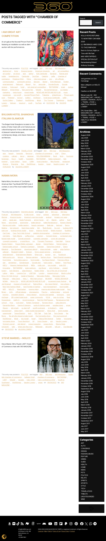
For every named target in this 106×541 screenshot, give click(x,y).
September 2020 (87, 325)
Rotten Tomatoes (32, 303)
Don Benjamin (16, 249)
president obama (17, 295)
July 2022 (84, 266)
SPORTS (84, 483)
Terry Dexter (58, 313)
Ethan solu (38, 255)
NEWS (83, 470)
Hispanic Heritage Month (19, 265)
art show (16, 74)
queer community (36, 297)
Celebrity (45, 76)
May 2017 (84, 431)
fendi (55, 156)
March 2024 (85, 213)
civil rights (6, 236)
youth (30, 103)
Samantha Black (9, 305)
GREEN (83, 459)
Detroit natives (62, 244)
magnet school (52, 273)
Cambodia (25, 76)
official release (21, 292)
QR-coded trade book (19, 297)
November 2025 (87, 159)
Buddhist (68, 231)
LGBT (5, 380)
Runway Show (47, 303)
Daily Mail (59, 241)
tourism (41, 164)
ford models (35, 260)
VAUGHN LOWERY (22, 167)
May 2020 (84, 335)
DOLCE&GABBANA (43, 156)
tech (29, 313)
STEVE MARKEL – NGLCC (16, 338)
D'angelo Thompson (45, 241)
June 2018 (85, 397)
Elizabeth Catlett (17, 252)
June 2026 (85, 140)
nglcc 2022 (31, 380)
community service (24, 82)
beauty (11, 153)
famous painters (32, 257)
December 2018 (87, 381)
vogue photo (48, 324)
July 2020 (84, 330)
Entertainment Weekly (24, 255)
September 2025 (87, 165)
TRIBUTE (84, 494)
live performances (50, 90)
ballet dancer (36, 223)
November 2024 (87, 191)
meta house (17, 92)
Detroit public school (10, 247)
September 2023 (87, 229)
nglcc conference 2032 (46, 380)
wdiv (13, 327)
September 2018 (87, 389)
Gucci (13, 159)
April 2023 (84, 242)
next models (64, 287)
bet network (14, 228)
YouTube (38, 103)
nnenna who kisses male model (52, 289)
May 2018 (84, 399)
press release (32, 295)
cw (34, 241)
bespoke (19, 153)
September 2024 (87, 196)
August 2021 (85, 295)
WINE (83, 499)
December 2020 (87, 317)
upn (51, 321)
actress (46, 215)
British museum (56, 231)
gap (4, 263)
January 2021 (86, 314)
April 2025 (84, 178)
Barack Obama (65, 223)
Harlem (57, 263)
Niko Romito (55, 162)
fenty (61, 156)
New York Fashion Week (11, 287)
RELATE (84, 478)
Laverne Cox (21, 273)
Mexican (6, 279)
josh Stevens (14, 271)
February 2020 (86, 343)
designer (30, 156)
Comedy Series (51, 236)
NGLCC (11, 289)
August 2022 (85, 263)
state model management (34, 311)
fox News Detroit (48, 260)
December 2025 (87, 156)
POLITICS (24, 68)
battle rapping (24, 225)
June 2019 (85, 365)
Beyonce (29, 153)
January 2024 (86, 218)
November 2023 (87, 223)
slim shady (15, 308)
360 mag (48, 68)
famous (20, 257)
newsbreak (7, 95)
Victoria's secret (9, 324)
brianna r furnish (42, 231)
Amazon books (26, 71)
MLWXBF (48, 279)
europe (47, 255)
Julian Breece (27, 271)
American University (42, 71)
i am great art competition (36, 87)
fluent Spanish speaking (62, 257)
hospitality (30, 159)
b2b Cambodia (41, 74)
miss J (25, 279)
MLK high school (36, 279)
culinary (14, 156)
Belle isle (50, 225)
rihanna (5, 164)
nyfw (11, 292)
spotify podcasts (39, 308)
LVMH (32, 162)
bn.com (57, 228)
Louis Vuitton (15, 162)
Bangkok (53, 74)
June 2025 (85, 173)
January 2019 (86, 378)
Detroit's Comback (27, 247)
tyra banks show (9, 321)
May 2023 (84, 239)
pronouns (60, 295)
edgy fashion (65, 249)
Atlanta (54, 220)
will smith (48, 327)
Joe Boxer (42, 268)
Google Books (53, 84)
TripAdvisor (60, 100)
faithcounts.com (9, 257)
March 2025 (85, 181)
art (54, 71)
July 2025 (84, 170)
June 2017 (84, 429)
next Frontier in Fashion (31, 287)
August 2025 (85, 167)
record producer (28, 300)
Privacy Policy (65, 531)
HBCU (5, 265)
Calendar (40, 531)
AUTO (83, 446)
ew (54, 255)
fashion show (46, 257)
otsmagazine (34, 292)
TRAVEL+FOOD (26, 151)
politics (28, 98)
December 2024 (87, 189)
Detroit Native (49, 244)
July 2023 (84, 234)
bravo (31, 231)
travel (48, 164)
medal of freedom (27, 276)
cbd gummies (86, 79)
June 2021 (84, 301)
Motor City (14, 281)
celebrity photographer (41, 233)
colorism (40, 236)
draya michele (45, 249)
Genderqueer (24, 263)
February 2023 (86, 247)
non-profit (17, 95)
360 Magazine (60, 68)
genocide (42, 84)
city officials (59, 79)
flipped (28, 84)
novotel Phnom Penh (32, 95)
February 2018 (86, 407)
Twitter (58, 319)
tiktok (39, 100)
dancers (37, 82)
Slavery (5, 308)
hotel (22, 87)
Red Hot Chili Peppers (45, 300)
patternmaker (55, 292)
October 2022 (86, 258)
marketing (6, 92)
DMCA (50, 531)
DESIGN (84, 451)
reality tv (16, 300)
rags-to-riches (58, 297)
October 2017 (86, 418)
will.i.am (57, 327)
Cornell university (24, 239)
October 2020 (86, 322)
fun (34, 84)
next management (50, 287)
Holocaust (14, 87)
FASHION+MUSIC (27, 212)
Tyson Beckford (24, 321)
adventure (55, 215)
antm (4, 220)
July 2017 (84, 426)
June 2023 (85, 237)
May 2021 (84, 303)
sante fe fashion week (42, 305)
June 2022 (85, 269)
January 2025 (86, 186)
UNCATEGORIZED (87, 497)
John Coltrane (54, 268)
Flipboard (19, 84)
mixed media (29, 92)
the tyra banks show (43, 316)
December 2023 (87, 221)
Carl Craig (6, 233)
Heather (84, 91)
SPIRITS (84, 480)
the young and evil (60, 316)
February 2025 (86, 183)
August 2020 (85, 327)
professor (37, 98)
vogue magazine (34, 324)
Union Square (42, 321)
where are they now (25, 327)
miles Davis (16, 279)
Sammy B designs (24, 305)
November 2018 (87, 383)
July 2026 (84, 138)
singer (68, 305)
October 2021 (86, 290)
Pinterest (11, 98)
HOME (83, 467)
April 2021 (84, 306)
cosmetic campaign (40, 239)
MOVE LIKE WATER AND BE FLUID (49, 92)
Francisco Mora (63, 260)
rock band (19, 303)
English (66, 82)
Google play (36, 263)
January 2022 (86, 282)
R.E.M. (48, 297)
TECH (83, 488)
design (45, 82)
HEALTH (84, 464)
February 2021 (86, 311)
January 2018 (86, 410)
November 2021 (87, 287)
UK (33, 321)
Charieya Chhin (18, 79)
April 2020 (84, 338)
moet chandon (42, 162)
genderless (12, 263)
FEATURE (84, 456)
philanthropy (56, 95)
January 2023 (86, 250)
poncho (5, 295)
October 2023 (86, 226)
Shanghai (14, 164)
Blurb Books (47, 228)
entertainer (57, 252)
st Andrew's (52, 308)
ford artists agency (21, 260)
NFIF (4, 289)
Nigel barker (21, 289)
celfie (53, 76)
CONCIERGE (85, 448)
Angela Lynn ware (60, 217)
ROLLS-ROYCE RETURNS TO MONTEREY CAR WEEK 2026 (90, 39)
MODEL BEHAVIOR (61, 279)
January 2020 (86, 346)
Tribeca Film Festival (45, 319)
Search (82, 18)
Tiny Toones (48, 100)
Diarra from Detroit (53, 247)
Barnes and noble (9, 225)
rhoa (11, 303)
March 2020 (85, 341)
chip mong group (40, 79)
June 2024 (85, 205)
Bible (45, 531)
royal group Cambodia (51, 98)
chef (56, 153)
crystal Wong (25, 241)
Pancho (44, 292)
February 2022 (86, 279)
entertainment (8, 84)
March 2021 (85, 309)
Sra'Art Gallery (8, 100)
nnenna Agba (34, 289)
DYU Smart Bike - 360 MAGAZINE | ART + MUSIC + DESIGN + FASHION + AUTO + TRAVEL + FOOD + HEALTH (91, 115)
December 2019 (87, 349)
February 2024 (86, 215)
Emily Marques (55, 82)
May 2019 (84, 367)
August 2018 (85, 391)
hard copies (48, 263)
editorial (5, 252)
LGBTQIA (32, 273)
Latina (5, 273)
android (48, 217)
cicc (50, 79)
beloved (59, 225)
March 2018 (85, 405)
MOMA (5, 281)
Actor (16, 71)
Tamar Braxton (19, 313)
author (31, 74)
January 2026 (86, 154)
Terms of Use (56, 531)
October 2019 (86, 354)
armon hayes (39, 220)
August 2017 (85, 423)
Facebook (62, 255)
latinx (12, 273)
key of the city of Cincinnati (57, 271)
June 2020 (85, 333)
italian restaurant (54, 159)
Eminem (29, 252)
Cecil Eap (35, 76)
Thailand (19, 100)
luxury (25, 162)
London (41, 273)
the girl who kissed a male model (21, 316)
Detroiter (40, 247)
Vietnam (13, 103)
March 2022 (85, 277)
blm (38, 228)
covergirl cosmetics (10, 241)
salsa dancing (61, 303)
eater (55, 249)
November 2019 (87, 351)
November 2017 (87, 415)
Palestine (45, 95)
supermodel (7, 313)
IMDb (33, 265)
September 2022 (87, 261)
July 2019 (84, 362)
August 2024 (85, 199)
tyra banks (68, 319)
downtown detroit (30, 249)
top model (25, 319)
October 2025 (86, 162)
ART (82, 443)
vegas (40, 383)
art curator (6, 74)
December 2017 (87, 413)
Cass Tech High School (21, 233)
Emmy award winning (42, 252)
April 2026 (84, 146)
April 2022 (84, 274)
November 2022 (87, 255)
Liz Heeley (64, 90)
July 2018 (84, 394)
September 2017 (87, 421)
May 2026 (84, 143)
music (66, 92)
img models (52, 265)
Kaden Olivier (39, 271)
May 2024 (84, 207)
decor (22, 156)
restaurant (66, 162)
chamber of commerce (43, 153)
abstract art (7, 71)
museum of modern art (22, 284)
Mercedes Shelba (43, 276)
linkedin (38, 90)
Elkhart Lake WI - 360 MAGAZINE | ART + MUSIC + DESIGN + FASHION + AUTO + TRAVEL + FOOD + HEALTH (91, 99)
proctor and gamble (46, 295)
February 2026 (86, 151)
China (29, 79)
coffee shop (29, 236)
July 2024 (84, 202)
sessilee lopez (58, 305)
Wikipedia (38, 327)
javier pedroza (30, 268)
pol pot (19, 98)
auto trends (13, 223)
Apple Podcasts (25, 220)
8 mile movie (29, 215)
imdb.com (41, 265)
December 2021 (87, 285)
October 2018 (86, 386)
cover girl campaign (58, 239)
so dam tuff (26, 308)
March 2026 (85, 149)
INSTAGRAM (53, 87)
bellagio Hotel (30, 377)
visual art (22, 103)
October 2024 (86, 194)
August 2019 (85, 359)
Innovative (6, 268)
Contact (72, 531)
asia (24, 74)
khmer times (14, 90)
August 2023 (85, 231)
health (21, 159)
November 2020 (87, 319)
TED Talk (37, 313)
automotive (24, 223)
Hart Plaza (67, 263)
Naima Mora (37, 284)
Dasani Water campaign (24, 244)
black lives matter (28, 228)
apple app (13, 220)
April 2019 (84, 370)
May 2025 (84, 175)
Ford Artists (7, 260)
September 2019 (87, 357)
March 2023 (85, 245)
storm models (63, 311)
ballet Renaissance (50, 223)
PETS (83, 472)
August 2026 (85, 135)
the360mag (29, 100)
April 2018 (84, 402)
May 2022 (84, 271)
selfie (64, 98)
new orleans (64, 284)
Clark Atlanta (17, 236)
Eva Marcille (67, 327)
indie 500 (62, 265)
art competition (63, 71)
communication (8, 82)
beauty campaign (37, 225)
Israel (63, 87)
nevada (21, 380)
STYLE (83, 486)
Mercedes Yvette (59, 276)
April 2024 (84, 210)
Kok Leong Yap (27, 90)
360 (40, 68)
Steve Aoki (51, 311)
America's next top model (33, 217)
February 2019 (86, 375)
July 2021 (84, 298)
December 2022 (87, 253)
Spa (22, 164)
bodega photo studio (18, 231)
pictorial (66, 292)
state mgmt (18, 311)
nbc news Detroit (51, 284)
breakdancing (14, 76)
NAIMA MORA (10, 175)
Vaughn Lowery (59, 164)
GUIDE (83, 462)
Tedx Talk (47, 313)
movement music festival (57, 281)
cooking (6, 156)
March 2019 (85, 373)
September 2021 (87, 293)
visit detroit (21, 324)
